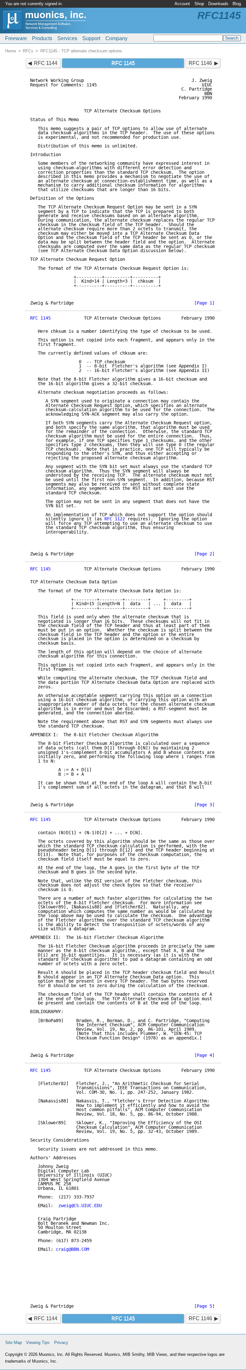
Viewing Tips (38, 1342)
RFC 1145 (40, 318)
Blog (237, 3)
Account (182, 3)
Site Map (13, 1342)
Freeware (16, 38)
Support (91, 38)
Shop (199, 3)
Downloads (218, 3)
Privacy (61, 1342)
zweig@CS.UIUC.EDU (80, 1205)
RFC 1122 (114, 518)
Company (116, 38)
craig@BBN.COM (72, 1249)
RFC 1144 (45, 63)
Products (42, 38)
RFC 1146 (200, 63)
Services (67, 38)
